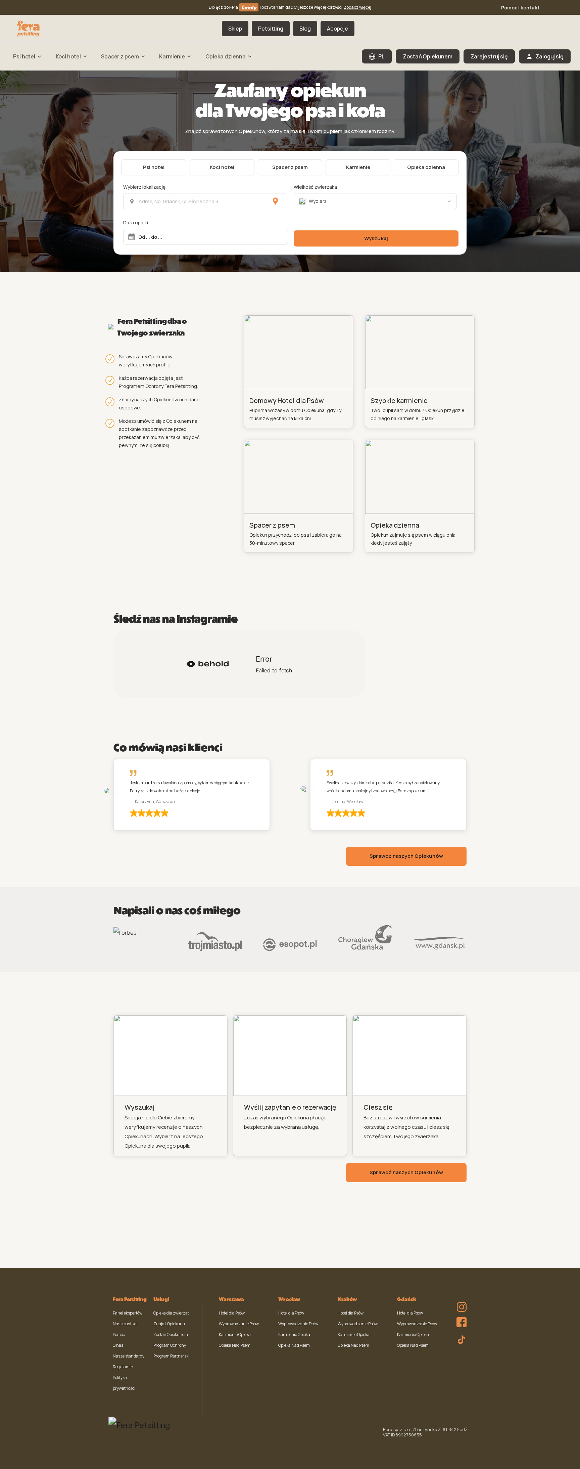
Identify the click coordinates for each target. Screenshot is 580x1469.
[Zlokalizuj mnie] (275, 201)
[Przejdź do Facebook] (459, 1321)
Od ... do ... (150, 237)
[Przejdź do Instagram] (459, 1302)
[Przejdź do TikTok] (459, 1339)
